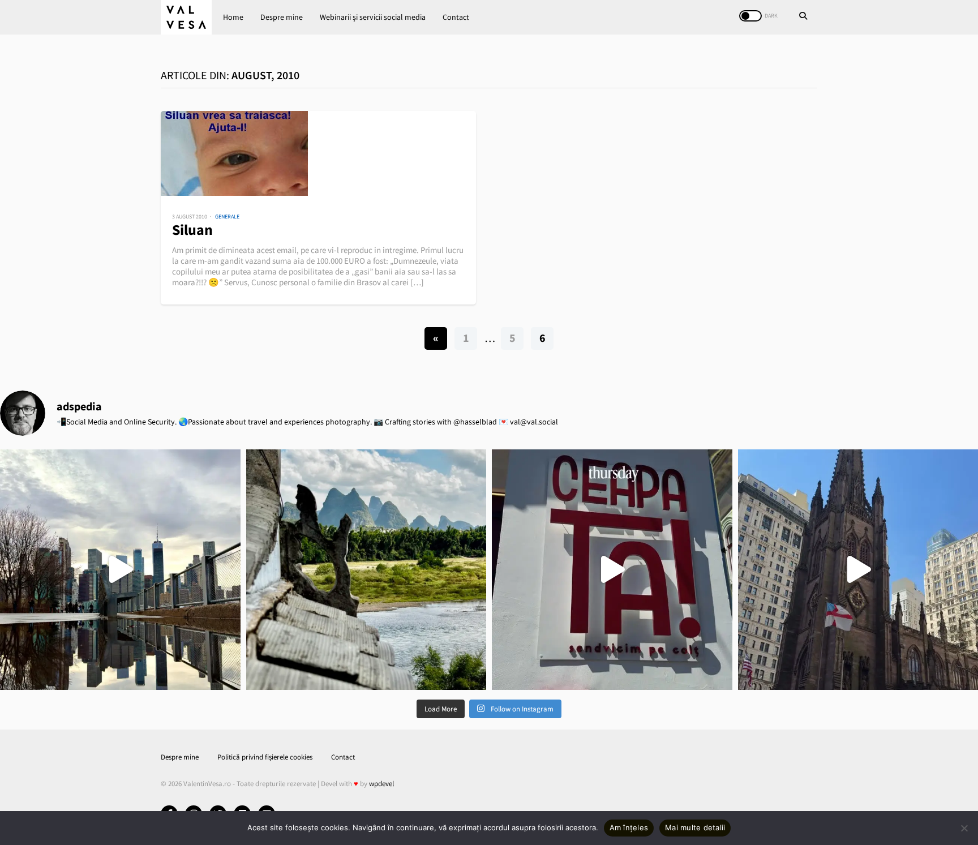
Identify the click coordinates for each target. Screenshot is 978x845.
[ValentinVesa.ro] (186, 17)
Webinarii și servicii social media (373, 17)
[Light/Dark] (750, 16)
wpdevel (381, 783)
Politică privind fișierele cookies (264, 757)
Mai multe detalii (695, 827)
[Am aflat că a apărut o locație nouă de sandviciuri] (612, 569)
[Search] (803, 16)
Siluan (192, 229)
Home (233, 17)
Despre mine (281, 17)
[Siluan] (318, 153)
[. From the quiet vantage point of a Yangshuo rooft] (366, 569)
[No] (964, 828)
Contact (456, 17)
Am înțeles (629, 827)
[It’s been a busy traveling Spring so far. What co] (120, 569)
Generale (227, 216)
